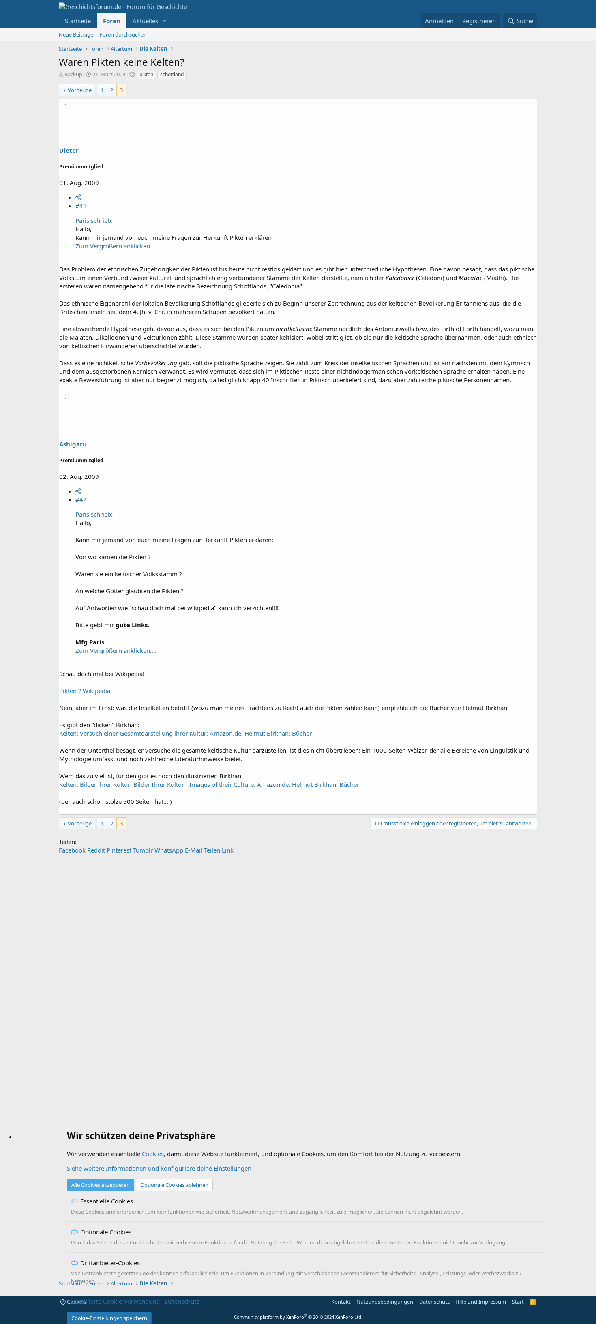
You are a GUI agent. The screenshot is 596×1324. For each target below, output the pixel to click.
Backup (73, 74)
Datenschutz (182, 1301)
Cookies (153, 1154)
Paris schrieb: (94, 220)
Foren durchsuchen (123, 34)
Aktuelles (145, 21)
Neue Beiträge (76, 34)
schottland (172, 74)
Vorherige (80, 90)
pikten (146, 74)
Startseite (78, 21)
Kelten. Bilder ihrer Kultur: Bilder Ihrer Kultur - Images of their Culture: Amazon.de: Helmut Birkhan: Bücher (209, 784)
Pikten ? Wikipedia (84, 691)
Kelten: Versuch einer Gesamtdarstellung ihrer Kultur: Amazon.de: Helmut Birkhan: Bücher (185, 733)
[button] (164, 20)
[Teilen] (78, 197)
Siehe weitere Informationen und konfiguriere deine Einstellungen (159, 1168)
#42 (81, 499)
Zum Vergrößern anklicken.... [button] (116, 246)
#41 (81, 206)
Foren (111, 21)
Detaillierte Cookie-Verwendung (115, 1301)
